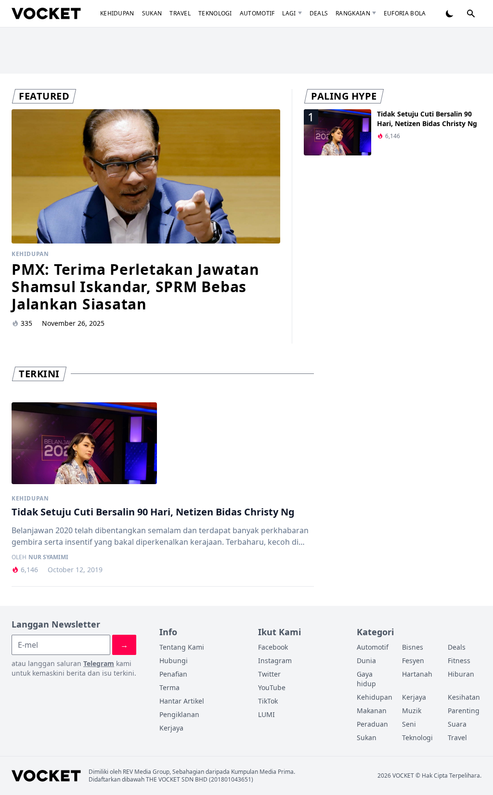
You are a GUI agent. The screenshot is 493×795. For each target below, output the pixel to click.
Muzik (411, 710)
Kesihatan (464, 697)
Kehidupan (117, 13)
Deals (319, 13)
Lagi (289, 13)
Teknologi (215, 13)
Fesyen (413, 660)
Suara (457, 724)
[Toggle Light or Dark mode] (449, 13)
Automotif (257, 13)
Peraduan (372, 724)
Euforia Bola (405, 13)
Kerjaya (171, 727)
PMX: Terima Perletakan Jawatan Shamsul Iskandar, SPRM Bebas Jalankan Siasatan (135, 286)
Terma (169, 687)
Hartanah (417, 674)
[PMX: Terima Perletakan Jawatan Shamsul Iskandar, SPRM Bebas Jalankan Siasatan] (146, 176)
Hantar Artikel (181, 700)
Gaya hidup (366, 678)
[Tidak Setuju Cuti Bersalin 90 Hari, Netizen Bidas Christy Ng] (84, 443)
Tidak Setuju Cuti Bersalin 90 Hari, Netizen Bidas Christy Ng (427, 118)
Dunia (366, 660)
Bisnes (412, 647)
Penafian (173, 674)
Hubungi (173, 660)
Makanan (372, 710)
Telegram (98, 663)
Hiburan (461, 674)
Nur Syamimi (48, 557)
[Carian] (470, 13)
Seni (409, 724)
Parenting (464, 710)
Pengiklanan (179, 714)
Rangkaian (353, 13)
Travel (180, 13)
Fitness (459, 660)
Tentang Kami (181, 647)
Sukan (152, 13)
